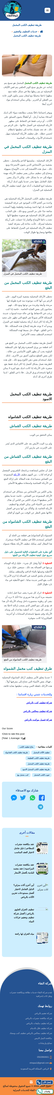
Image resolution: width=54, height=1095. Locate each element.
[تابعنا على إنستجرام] (31, 1082)
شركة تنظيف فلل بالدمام (41, 1028)
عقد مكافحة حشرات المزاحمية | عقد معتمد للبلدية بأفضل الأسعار (23, 869)
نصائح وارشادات (45, 1043)
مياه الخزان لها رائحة (24, 934)
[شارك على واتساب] (32, 798)
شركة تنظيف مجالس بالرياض (37, 711)
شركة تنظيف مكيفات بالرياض (39, 1023)
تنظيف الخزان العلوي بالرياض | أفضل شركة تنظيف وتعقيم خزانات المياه (24, 915)
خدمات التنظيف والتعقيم (25, 31)
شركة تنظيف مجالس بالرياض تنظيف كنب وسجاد (31, 1033)
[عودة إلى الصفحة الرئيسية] (41, 31)
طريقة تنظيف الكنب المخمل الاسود (36, 769)
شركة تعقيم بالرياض (43, 1013)
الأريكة (17, 474)
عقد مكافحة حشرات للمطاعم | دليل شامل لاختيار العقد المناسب (24, 848)
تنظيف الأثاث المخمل (41, 752)
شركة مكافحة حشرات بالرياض (38, 1018)
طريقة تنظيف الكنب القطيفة (39, 758)
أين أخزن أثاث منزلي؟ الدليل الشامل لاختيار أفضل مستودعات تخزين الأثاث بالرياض (23, 891)
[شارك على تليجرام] (40, 807)
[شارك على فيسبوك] (42, 798)
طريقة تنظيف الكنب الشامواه (16, 752)
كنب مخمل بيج (22, 775)
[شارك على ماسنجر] (14, 798)
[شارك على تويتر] (22, 798)
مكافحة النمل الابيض (43, 1038)
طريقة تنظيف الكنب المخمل (39, 764)
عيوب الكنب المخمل (42, 775)
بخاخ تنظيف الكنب (26, 747)
